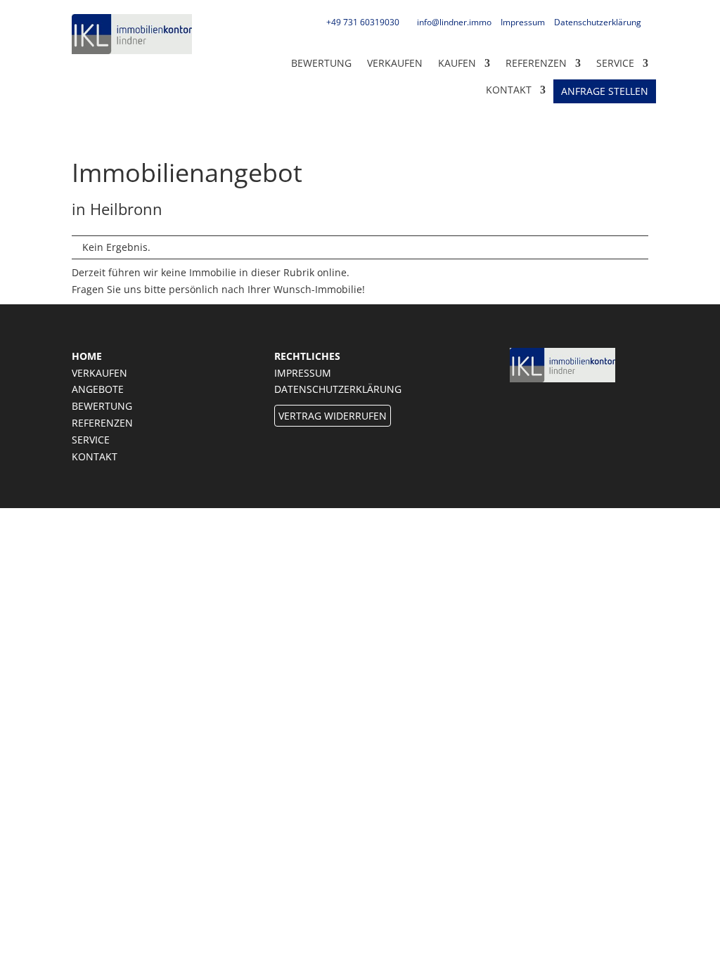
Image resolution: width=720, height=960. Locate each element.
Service (615, 63)
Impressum (523, 22)
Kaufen (457, 63)
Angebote (98, 389)
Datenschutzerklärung (597, 22)
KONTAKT (509, 89)
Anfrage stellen (604, 91)
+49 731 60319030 (362, 22)
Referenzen (536, 63)
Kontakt (94, 456)
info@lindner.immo (454, 22)
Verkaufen (395, 63)
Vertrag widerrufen (332, 415)
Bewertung (321, 63)
